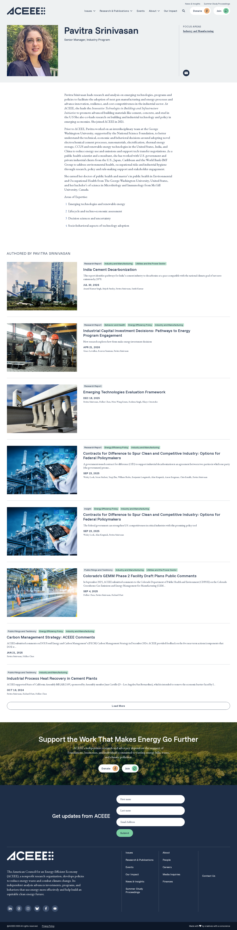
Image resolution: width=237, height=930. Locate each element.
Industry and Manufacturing (198, 31)
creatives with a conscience (217, 926)
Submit (124, 833)
